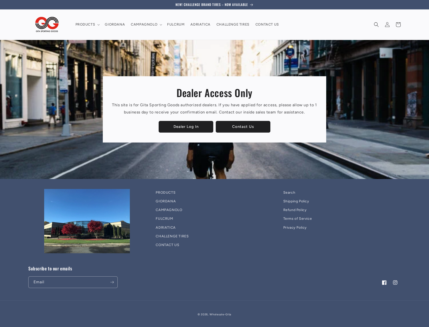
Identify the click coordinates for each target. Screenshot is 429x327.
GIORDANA (166, 201)
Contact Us (243, 126)
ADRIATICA (166, 227)
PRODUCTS (166, 192)
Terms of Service (297, 219)
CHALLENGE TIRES (172, 236)
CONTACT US (167, 245)
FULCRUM (164, 219)
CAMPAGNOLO (169, 210)
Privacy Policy (295, 227)
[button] (87, 24)
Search (289, 192)
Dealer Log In (186, 126)
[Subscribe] (112, 282)
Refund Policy (295, 210)
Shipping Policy (296, 201)
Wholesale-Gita (220, 314)
